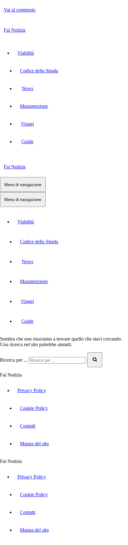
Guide (27, 141)
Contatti (27, 425)
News (27, 88)
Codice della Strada (39, 70)
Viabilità (25, 53)
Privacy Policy (31, 390)
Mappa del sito (34, 443)
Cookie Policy (34, 408)
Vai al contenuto (19, 9)
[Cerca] (94, 359)
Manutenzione (34, 106)
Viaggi (27, 123)
